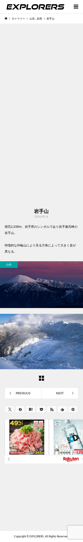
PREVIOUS (23, 393)
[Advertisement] (41, 71)
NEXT (60, 393)
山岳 (9, 264)
